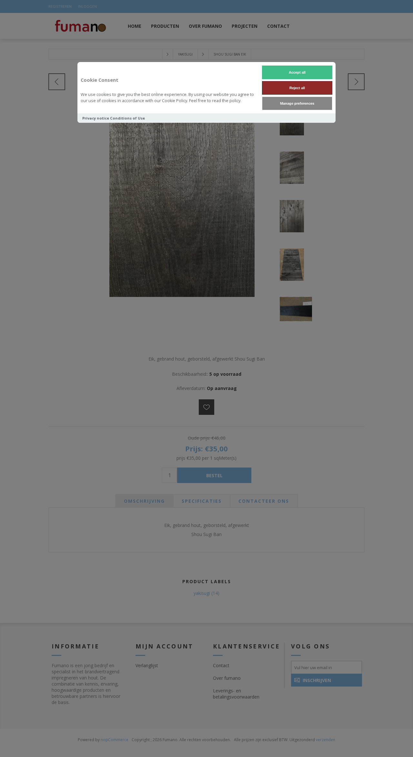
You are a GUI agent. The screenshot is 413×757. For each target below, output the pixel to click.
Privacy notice (95, 118)
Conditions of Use (127, 118)
